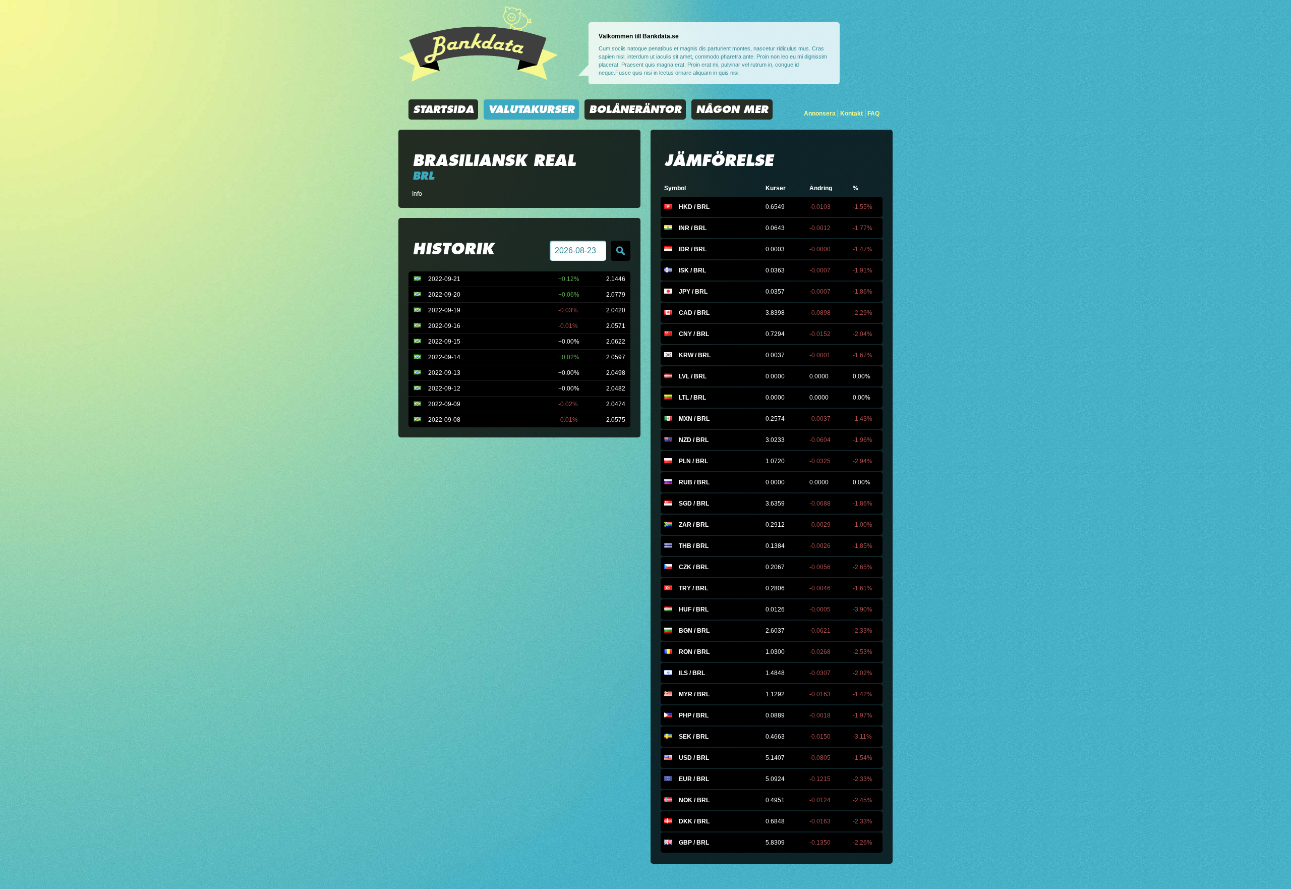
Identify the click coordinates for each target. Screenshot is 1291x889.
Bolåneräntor (635, 109)
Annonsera (820, 113)
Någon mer (732, 109)
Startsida (443, 109)
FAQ (873, 113)
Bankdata (478, 44)
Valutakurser (531, 109)
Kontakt (851, 113)
